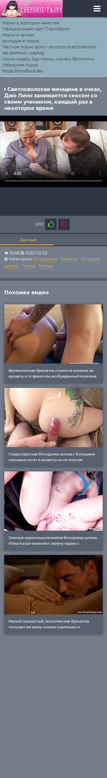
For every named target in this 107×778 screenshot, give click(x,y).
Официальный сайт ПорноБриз (35, 28)
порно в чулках (18, 34)
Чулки (29, 265)
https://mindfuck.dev (22, 71)
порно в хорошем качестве (31, 22)
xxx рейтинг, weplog (23, 53)
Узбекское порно (20, 65)
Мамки (46, 265)
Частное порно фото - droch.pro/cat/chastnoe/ (49, 47)
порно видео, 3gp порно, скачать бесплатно (48, 59)
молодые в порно (20, 41)
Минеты (69, 259)
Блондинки (45, 259)
